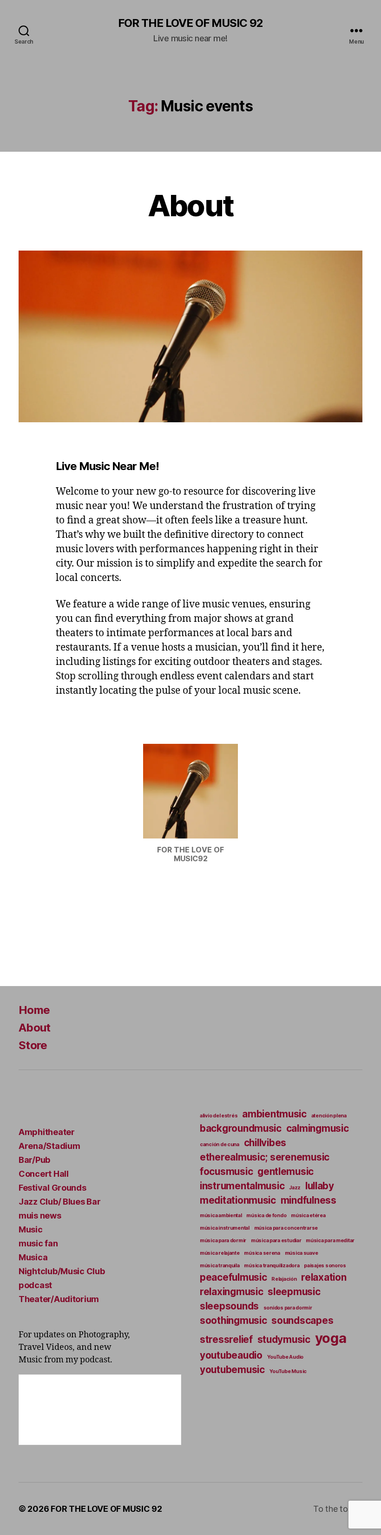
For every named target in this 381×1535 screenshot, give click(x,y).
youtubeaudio (231, 1355)
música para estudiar (276, 1241)
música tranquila (220, 1266)
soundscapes (302, 1320)
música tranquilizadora (271, 1266)
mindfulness (308, 1200)
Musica (33, 1257)
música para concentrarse (286, 1228)
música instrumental (225, 1228)
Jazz (295, 1188)
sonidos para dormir (287, 1308)
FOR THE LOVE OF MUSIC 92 (190, 23)
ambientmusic (274, 1114)
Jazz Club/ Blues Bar (60, 1201)
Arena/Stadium (49, 1146)
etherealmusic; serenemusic (264, 1157)
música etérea (308, 1216)
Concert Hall (44, 1174)
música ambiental (221, 1216)
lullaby (319, 1186)
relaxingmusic (231, 1291)
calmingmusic (317, 1128)
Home (34, 1010)
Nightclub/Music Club (62, 1271)
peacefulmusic (233, 1277)
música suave (301, 1253)
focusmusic (226, 1171)
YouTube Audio (285, 1357)
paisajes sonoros (325, 1266)
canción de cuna (219, 1145)
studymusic (283, 1339)
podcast (35, 1285)
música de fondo (266, 1216)
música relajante (220, 1253)
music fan (38, 1243)
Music (31, 1229)
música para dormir (223, 1241)
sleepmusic (294, 1291)
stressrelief (226, 1339)
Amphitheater (47, 1132)
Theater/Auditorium (59, 1299)
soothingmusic (233, 1320)
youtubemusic (232, 1369)
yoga (331, 1338)
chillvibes (265, 1142)
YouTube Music (288, 1371)
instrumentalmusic (242, 1186)
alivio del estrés (218, 1116)
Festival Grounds (52, 1188)
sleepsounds (229, 1306)
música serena (262, 1253)
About (191, 205)
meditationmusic (238, 1200)
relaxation (323, 1277)
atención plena (329, 1116)
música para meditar (330, 1241)
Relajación (283, 1279)
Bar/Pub (34, 1160)
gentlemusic (285, 1171)
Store (33, 1045)
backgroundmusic (241, 1128)
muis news (40, 1215)
